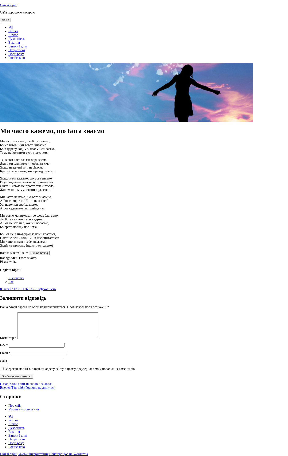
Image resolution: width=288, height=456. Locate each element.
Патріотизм (16, 50)
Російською (16, 57)
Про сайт (15, 405)
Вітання (14, 42)
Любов (13, 35)
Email (5, 353)
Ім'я (4, 345)
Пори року (16, 54)
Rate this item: (9, 253)
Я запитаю (16, 278)
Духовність (16, 38)
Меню (5, 20)
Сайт (3, 361)
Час (10, 282)
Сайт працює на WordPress (68, 454)
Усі (10, 27)
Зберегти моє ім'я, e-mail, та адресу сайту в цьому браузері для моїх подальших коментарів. (70, 369)
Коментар (8, 338)
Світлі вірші (8, 5)
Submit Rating (39, 253)
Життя (13, 31)
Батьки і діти (17, 46)
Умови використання (23, 409)
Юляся (4, 289)
